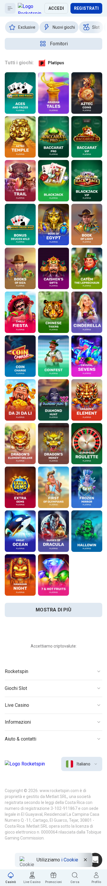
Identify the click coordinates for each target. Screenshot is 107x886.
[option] (22, 27)
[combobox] (81, 764)
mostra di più (53, 610)
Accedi (56, 8)
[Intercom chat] (95, 860)
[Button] (10, 8)
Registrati (86, 8)
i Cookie (69, 860)
